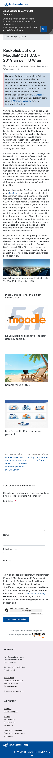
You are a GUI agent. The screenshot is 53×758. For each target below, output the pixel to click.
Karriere (7, 716)
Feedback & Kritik (11, 683)
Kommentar (9, 501)
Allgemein (43, 66)
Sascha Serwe (29, 66)
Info (14, 670)
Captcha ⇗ (36, 613)
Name (7, 535)
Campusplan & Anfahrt (13, 680)
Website (7, 560)
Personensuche (10, 686)
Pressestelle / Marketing (14, 691)
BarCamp (13, 193)
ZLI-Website (38, 94)
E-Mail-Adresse (11, 549)
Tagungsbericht (12, 69)
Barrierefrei (8, 725)
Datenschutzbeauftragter (14, 733)
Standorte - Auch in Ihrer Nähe (32, 752)
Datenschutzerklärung (34, 593)
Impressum (8, 736)
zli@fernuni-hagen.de (21, 101)
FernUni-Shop (9, 719)
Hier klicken (26, 611)
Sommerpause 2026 (17, 384)
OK (43, 29)
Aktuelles (7, 709)
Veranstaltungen (10, 711)
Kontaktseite (9, 677)
